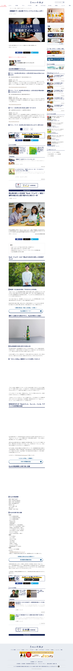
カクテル (49, 152)
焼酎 (36, 5)
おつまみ (49, 5)
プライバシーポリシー (42, 663)
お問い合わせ (40, 661)
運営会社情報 (49, 663)
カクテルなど (43, 5)
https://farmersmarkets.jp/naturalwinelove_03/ (18, 87)
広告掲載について (33, 661)
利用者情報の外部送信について (31, 663)
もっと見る (61, 43)
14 (31, 129)
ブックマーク (35, 52)
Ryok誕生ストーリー (25, 311)
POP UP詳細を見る (26, 461)
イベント (17, 164)
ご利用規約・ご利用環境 (20, 663)
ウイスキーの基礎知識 (56, 152)
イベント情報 (3, 5)
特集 (69, 5)
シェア (19, 52)
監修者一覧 (55, 663)
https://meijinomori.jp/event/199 (15, 104)
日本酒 (16, 5)
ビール (10, 5)
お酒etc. (56, 5)
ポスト (27, 52)
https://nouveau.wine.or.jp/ (14, 121)
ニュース (63, 5)
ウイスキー (30, 5)
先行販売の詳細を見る (26, 559)
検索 (63, 2)
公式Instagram (24, 455)
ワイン (23, 5)
